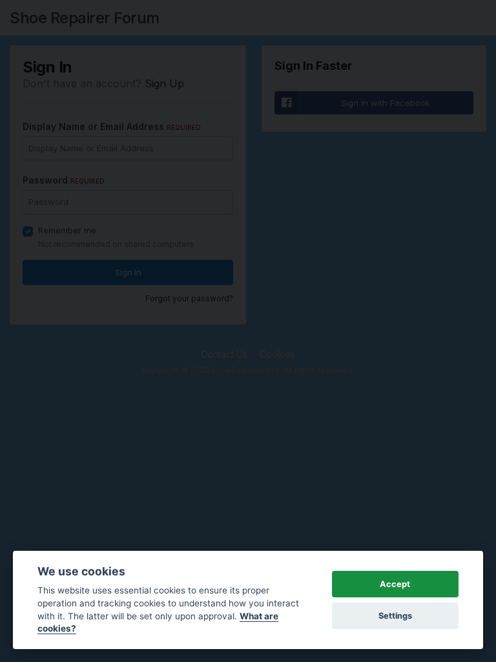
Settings (395, 616)
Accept (395, 584)
